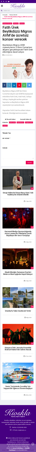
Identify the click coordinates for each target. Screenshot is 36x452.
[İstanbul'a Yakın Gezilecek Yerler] (18, 297)
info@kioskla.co (22, 430)
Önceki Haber (11, 119)
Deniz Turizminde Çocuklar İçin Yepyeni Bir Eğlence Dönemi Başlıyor (18, 387)
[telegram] (29, 85)
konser (5, 125)
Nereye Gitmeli (13, 15)
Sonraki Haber (25, 119)
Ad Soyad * (6, 138)
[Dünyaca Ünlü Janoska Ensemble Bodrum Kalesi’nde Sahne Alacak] (18, 334)
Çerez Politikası (17, 448)
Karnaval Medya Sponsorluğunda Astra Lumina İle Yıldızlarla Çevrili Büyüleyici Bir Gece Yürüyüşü (18, 233)
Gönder (29, 162)
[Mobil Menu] (2, 5)
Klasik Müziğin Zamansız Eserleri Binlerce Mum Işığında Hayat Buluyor (18, 273)
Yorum (4, 148)
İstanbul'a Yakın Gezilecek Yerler (18, 311)
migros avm (29, 122)
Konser (22, 23)
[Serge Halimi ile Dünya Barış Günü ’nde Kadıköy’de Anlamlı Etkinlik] (18, 179)
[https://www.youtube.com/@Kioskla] (8, 1)
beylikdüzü (20, 122)
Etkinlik (16, 23)
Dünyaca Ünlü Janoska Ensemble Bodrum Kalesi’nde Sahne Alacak (18, 349)
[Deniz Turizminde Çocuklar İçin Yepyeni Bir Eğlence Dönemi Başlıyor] (18, 373)
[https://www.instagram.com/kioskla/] (6, 1)
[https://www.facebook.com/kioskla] (1, 1)
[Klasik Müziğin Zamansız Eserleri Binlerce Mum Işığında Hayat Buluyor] (18, 259)
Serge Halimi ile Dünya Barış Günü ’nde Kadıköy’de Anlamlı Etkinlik (18, 194)
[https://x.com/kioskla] (3, 1)
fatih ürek (12, 122)
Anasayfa (4, 15)
